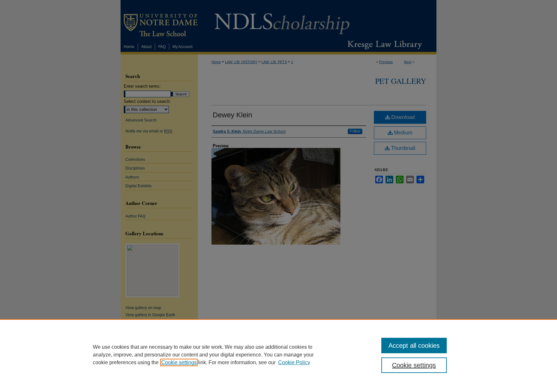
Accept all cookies (414, 345)
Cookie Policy (294, 362)
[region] (278, 354)
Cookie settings (179, 362)
